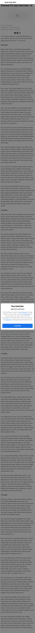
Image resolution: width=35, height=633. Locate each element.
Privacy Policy (26, 314)
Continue (17, 326)
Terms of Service (23, 312)
